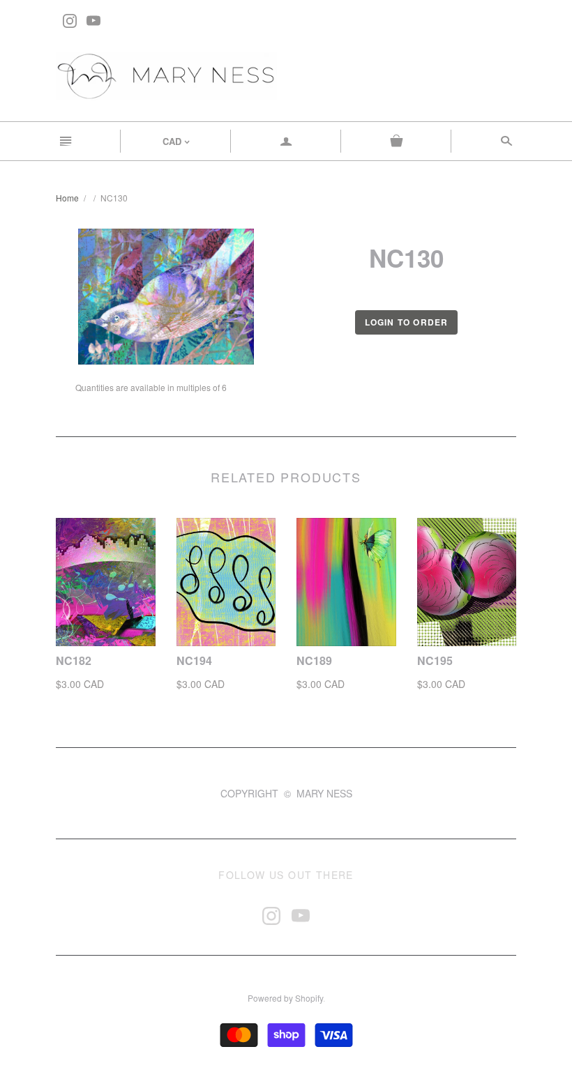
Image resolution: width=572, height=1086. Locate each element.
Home (67, 198)
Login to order (407, 322)
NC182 (73, 660)
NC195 (435, 660)
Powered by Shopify (285, 998)
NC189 (314, 660)
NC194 (194, 660)
